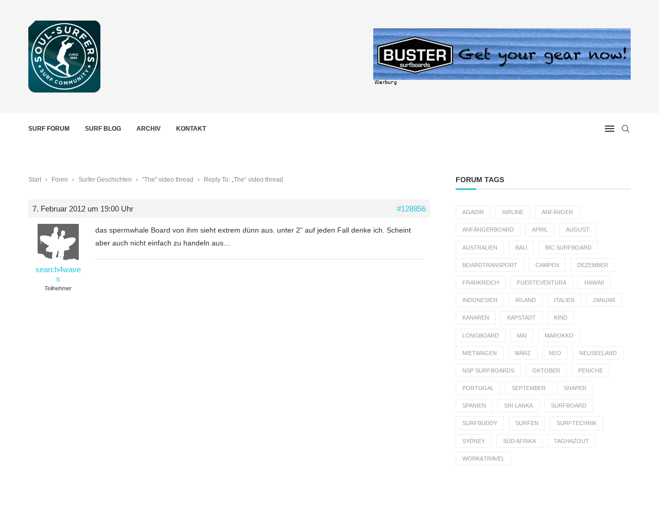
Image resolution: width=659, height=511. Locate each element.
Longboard (480, 335)
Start (34, 179)
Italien (564, 300)
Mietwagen (479, 353)
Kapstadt (521, 317)
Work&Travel (483, 458)
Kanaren (475, 317)
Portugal (478, 388)
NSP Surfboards (488, 370)
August (577, 229)
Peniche (590, 370)
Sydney (473, 441)
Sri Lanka (518, 405)
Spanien (474, 405)
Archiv (148, 128)
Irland (525, 300)
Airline (513, 212)
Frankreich (480, 282)
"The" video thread (168, 179)
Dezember (592, 265)
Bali (521, 247)
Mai (522, 335)
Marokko (559, 335)
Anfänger (557, 212)
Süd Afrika (519, 441)
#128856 (411, 208)
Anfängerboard (488, 229)
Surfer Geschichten (105, 179)
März (523, 353)
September (529, 388)
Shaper (575, 388)
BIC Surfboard (568, 247)
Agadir (473, 212)
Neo (555, 353)
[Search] (625, 129)
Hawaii (594, 282)
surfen (527, 423)
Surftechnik (577, 423)
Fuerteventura (541, 282)
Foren (59, 179)
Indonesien (479, 300)
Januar (604, 300)
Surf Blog (103, 128)
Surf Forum (49, 128)
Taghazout (571, 441)
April (540, 229)
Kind (560, 317)
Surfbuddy (479, 423)
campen (547, 265)
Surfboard (568, 405)
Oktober (546, 370)
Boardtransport (489, 265)
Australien (479, 247)
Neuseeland (598, 353)
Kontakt (191, 128)
